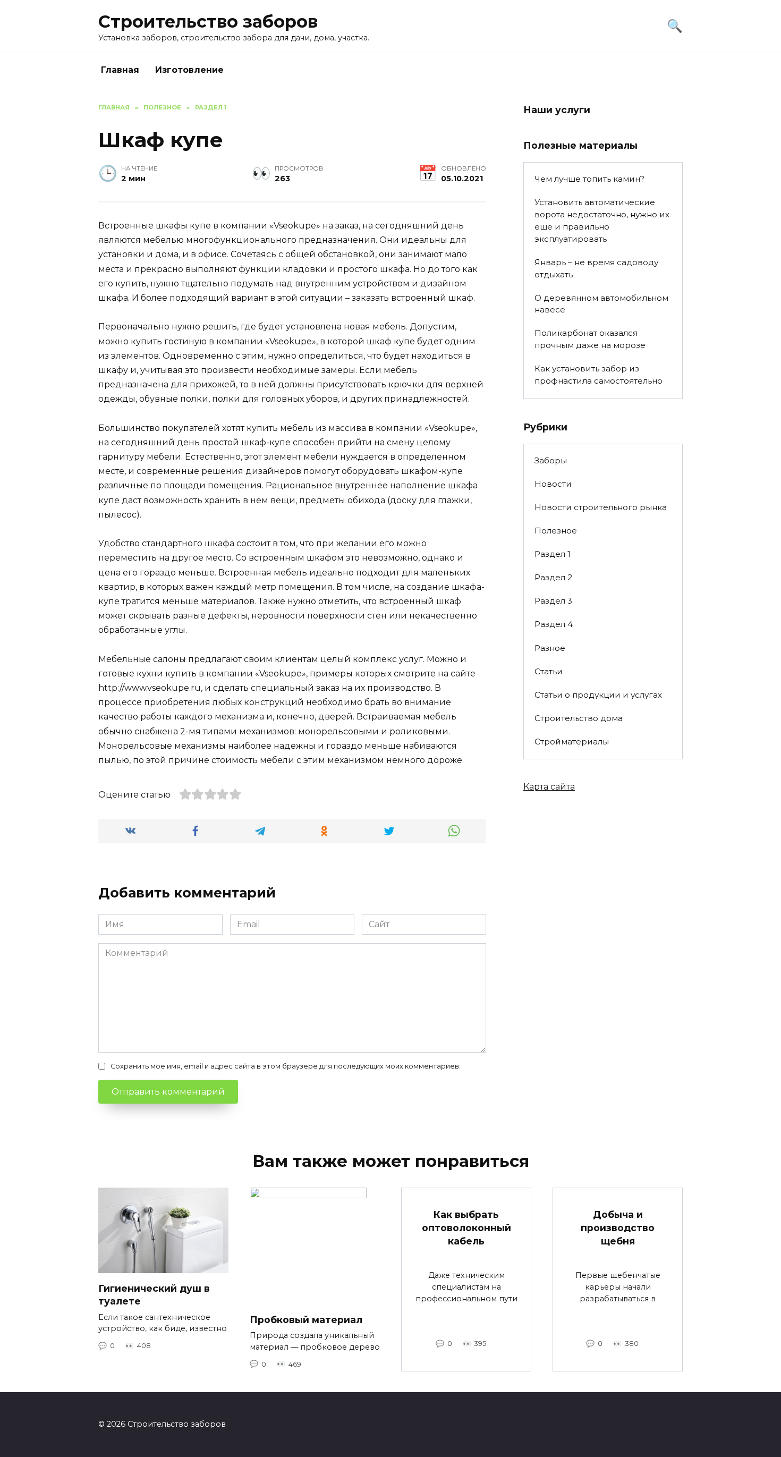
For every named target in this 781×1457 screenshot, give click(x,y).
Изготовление (189, 70)
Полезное (555, 531)
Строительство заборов (208, 21)
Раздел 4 (553, 624)
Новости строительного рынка (600, 507)
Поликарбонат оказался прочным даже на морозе (590, 339)
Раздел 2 (553, 577)
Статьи (548, 671)
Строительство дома (578, 718)
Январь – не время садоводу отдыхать (596, 268)
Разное (549, 648)
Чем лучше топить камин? (589, 179)
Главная (120, 70)
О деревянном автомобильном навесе (601, 304)
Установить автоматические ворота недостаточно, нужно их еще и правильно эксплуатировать (601, 220)
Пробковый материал (306, 1319)
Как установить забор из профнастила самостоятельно (598, 374)
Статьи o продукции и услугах (598, 695)
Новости (553, 484)
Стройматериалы (571, 741)
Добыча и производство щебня (618, 1227)
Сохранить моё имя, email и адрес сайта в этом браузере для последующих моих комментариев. (286, 1066)
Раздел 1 (552, 554)
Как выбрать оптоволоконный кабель (466, 1227)
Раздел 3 (553, 601)
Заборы (550, 460)
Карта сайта (549, 787)
